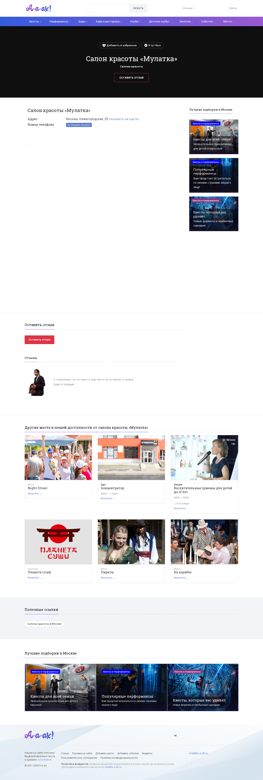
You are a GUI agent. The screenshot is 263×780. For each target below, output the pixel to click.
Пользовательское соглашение (79, 757)
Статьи (65, 753)
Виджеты (147, 753)
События (207, 21)
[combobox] (109, 8)
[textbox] (108, 5)
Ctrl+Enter (44, 759)
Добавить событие (128, 753)
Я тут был (154, 45)
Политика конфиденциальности (119, 757)
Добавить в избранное (122, 45)
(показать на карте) (124, 119)
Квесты (34, 21)
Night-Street (37, 488)
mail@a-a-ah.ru (113, 767)
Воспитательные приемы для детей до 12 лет (203, 490)
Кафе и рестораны (108, 21)
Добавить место (104, 753)
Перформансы (59, 21)
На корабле (183, 572)
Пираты (107, 572)
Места (227, 21)
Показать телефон (80, 124)
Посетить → (35, 493)
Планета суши (39, 572)
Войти (233, 8)
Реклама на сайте (82, 753)
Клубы (134, 21)
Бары (82, 21)
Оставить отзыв (131, 77)
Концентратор (112, 488)
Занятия (185, 21)
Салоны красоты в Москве (44, 623)
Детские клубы (159, 21)
